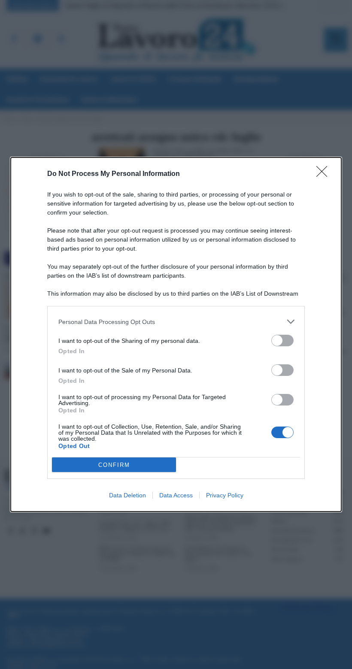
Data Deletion (127, 495)
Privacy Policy (224, 495)
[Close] (324, 174)
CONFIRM (114, 465)
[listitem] (176, 321)
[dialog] (176, 334)
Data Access (176, 495)
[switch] (282, 340)
